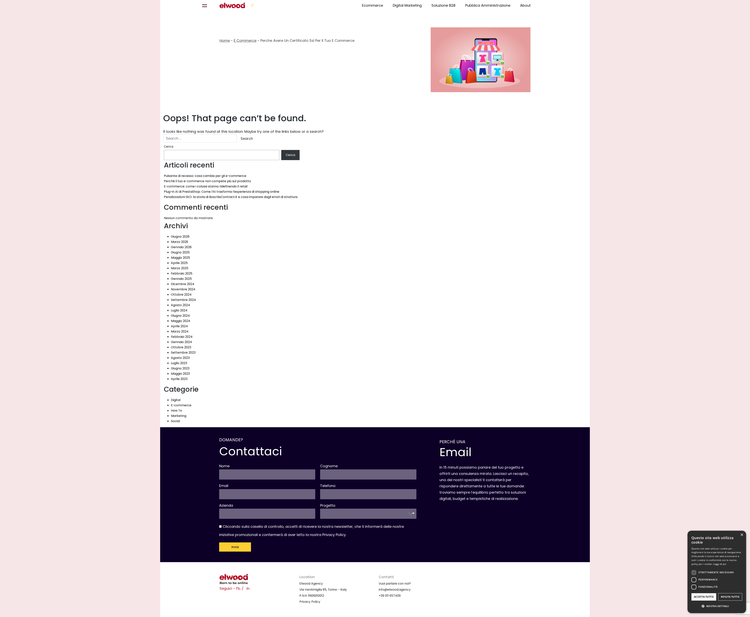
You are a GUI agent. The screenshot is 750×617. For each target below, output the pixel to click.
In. (248, 588)
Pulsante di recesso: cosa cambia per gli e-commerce (205, 176)
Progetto (327, 505)
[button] (716, 606)
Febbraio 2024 (182, 336)
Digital (175, 400)
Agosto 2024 (180, 305)
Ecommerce (372, 5)
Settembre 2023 (183, 352)
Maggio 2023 (180, 373)
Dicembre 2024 (182, 284)
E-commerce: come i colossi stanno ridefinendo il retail (205, 186)
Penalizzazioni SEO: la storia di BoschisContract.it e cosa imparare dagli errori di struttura (230, 197)
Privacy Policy (334, 534)
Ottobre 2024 (181, 294)
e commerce (245, 40)
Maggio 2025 (180, 257)
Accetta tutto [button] (704, 596)
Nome (224, 466)
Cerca (168, 146)
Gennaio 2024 (181, 342)
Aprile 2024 (179, 326)
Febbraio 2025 (181, 273)
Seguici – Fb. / (232, 588)
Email (223, 485)
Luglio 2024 (179, 310)
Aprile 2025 (179, 263)
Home (225, 40)
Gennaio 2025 (181, 278)
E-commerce (181, 405)
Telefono (328, 485)
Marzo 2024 (179, 331)
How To (176, 410)
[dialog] (717, 572)
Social (175, 421)
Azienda (226, 505)
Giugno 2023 (180, 368)
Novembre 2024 (183, 289)
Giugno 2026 (180, 236)
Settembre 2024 (183, 300)
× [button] (741, 534)
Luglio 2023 (179, 363)
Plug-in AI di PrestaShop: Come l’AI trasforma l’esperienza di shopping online (221, 191)
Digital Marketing (407, 5)
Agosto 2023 (180, 358)
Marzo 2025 (179, 268)
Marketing (178, 416)
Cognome (329, 466)
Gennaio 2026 (181, 247)
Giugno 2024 (180, 315)
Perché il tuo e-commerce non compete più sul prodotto (207, 181)
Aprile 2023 (179, 379)
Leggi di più (719, 564)
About (525, 5)
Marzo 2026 (179, 242)
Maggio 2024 (180, 321)
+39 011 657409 (390, 595)
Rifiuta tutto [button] (730, 596)
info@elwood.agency (395, 589)
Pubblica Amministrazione (487, 5)
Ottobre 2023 (181, 347)
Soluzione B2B (443, 5)
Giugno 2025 (180, 252)
